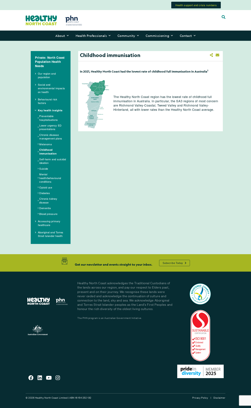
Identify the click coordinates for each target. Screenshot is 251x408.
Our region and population (47, 75)
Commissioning (157, 36)
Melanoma (45, 144)
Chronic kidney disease (48, 200)
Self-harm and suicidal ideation (52, 161)
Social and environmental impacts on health (51, 88)
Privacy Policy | (201, 397)
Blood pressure (48, 214)
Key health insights (50, 110)
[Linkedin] (40, 377)
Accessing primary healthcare (49, 223)
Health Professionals (91, 36)
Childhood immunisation (48, 151)
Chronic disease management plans (50, 136)
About (60, 36)
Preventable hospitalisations (48, 117)
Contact (186, 36)
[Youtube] (48, 377)
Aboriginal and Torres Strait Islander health (50, 234)
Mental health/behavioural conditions (50, 177)
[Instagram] (57, 377)
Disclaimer (219, 397)
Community (126, 36)
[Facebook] (30, 377)
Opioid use (45, 187)
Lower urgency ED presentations (50, 127)
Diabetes (44, 193)
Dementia (45, 208)
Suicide (43, 168)
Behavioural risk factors (47, 101)
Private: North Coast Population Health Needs (50, 61)
